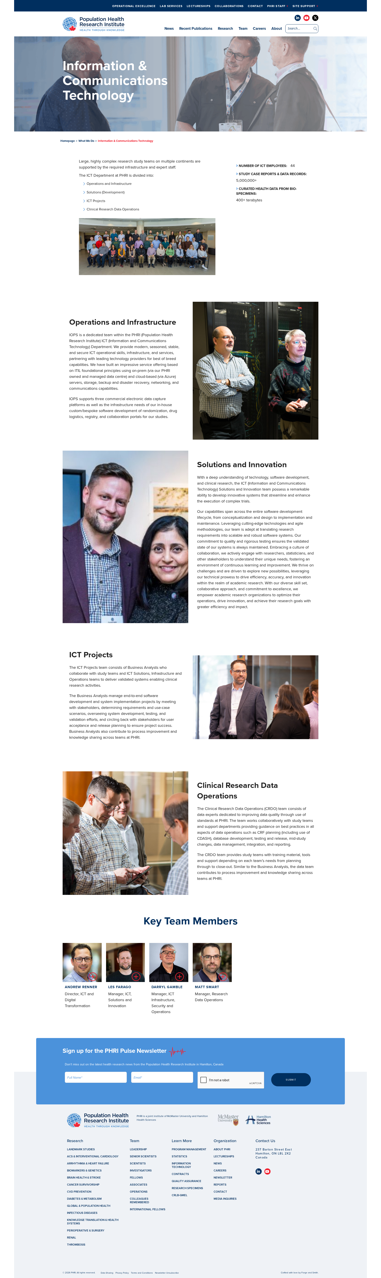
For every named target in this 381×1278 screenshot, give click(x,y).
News (169, 28)
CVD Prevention (79, 1192)
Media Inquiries (225, 1199)
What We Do (86, 141)
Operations (139, 1192)
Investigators (141, 1170)
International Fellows (147, 1209)
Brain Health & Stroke (84, 1177)
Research (225, 28)
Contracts (180, 1174)
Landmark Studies (81, 1149)
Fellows (136, 1177)
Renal (71, 1237)
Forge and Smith (309, 1272)
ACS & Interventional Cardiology (92, 1156)
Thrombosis (76, 1244)
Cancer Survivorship (83, 1184)
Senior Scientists (143, 1156)
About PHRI (222, 1149)
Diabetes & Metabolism (84, 1199)
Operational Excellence (134, 6)
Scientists (138, 1163)
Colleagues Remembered (139, 1200)
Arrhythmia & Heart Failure (88, 1163)
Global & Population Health (88, 1206)
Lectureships (199, 6)
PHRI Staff (276, 6)
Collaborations (229, 6)
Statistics (179, 1156)
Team (243, 28)
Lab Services (171, 6)
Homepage (67, 141)
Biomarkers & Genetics (84, 1170)
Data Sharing (107, 1273)
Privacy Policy (122, 1273)
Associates (138, 1184)
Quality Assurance (186, 1181)
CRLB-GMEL (179, 1195)
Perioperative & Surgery (85, 1230)
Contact (255, 6)
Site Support (304, 6)
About (276, 28)
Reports (220, 1184)
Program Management (189, 1149)
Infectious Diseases (82, 1213)
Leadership (138, 1149)
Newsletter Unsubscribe (167, 1273)
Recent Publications (195, 28)
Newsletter (223, 1177)
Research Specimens (187, 1188)
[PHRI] (93, 29)
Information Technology (181, 1165)
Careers (259, 28)
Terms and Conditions (142, 1273)
